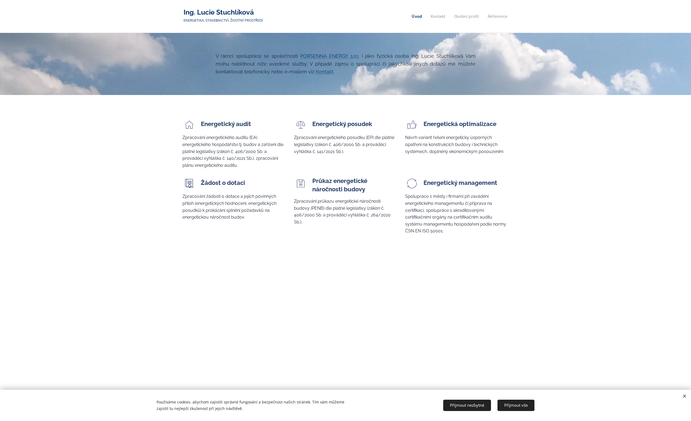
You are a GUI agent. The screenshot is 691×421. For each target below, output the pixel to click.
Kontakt (324, 71)
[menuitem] (418, 16)
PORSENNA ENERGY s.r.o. (329, 56)
